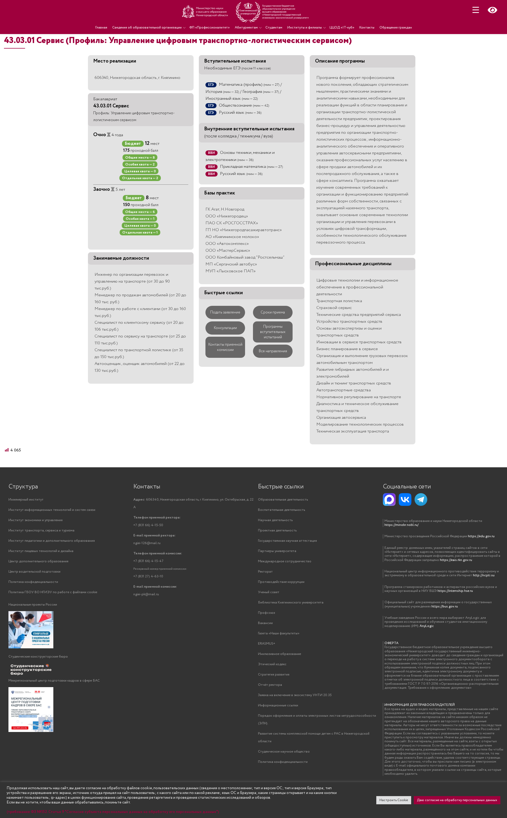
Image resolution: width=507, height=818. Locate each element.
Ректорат (265, 571)
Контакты (366, 27)
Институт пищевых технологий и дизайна (40, 551)
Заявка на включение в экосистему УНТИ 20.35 (295, 695)
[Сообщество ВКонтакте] (405, 499)
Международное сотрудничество (284, 561)
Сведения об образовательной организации (147, 27)
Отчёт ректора (270, 684)
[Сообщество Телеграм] (421, 499)
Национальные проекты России (32, 604)
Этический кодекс (272, 664)
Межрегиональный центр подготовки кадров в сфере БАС (54, 680)
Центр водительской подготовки (34, 571)
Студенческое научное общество (284, 751)
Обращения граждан (395, 27)
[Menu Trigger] (476, 10)
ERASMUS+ (266, 643)
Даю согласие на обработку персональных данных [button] (457, 800)
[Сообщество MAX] (389, 499)
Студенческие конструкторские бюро (38, 656)
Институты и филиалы (304, 27)
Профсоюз (266, 612)
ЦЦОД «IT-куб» (342, 27)
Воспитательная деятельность (281, 509)
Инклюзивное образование (279, 654)
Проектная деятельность (277, 530)
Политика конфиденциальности (33, 581)
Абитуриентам (246, 27)
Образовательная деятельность (283, 499)
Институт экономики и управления (35, 520)
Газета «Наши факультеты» (278, 633)
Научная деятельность (275, 520)
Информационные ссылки (278, 705)
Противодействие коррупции (281, 581)
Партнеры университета (277, 551)
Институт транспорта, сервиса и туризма (41, 530)
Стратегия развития (273, 674)
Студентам (273, 27)
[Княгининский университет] (246, 12)
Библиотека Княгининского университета (290, 602)
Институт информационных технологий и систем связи (51, 509)
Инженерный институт (26, 499)
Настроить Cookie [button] (393, 800)
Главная (101, 27)
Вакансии (265, 623)
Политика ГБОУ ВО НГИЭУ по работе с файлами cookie (52, 592)
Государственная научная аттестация (287, 540)
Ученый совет (268, 592)
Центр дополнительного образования (38, 561)
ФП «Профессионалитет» (209, 27)
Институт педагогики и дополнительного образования (51, 540)
